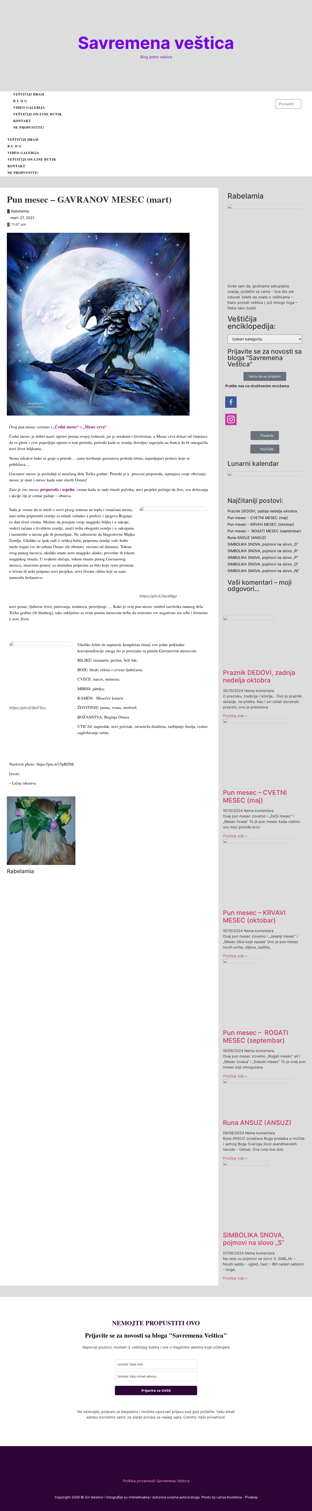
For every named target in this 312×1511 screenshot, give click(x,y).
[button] (140, 134)
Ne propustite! (28, 127)
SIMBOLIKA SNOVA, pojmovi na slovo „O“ (262, 564)
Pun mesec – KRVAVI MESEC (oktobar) (260, 524)
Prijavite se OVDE (156, 1390)
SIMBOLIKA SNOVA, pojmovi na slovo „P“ (262, 557)
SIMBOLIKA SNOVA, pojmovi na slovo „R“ (262, 551)
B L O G (20, 100)
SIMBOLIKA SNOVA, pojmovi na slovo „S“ (262, 544)
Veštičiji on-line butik (37, 114)
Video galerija (29, 107)
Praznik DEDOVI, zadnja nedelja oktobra (262, 511)
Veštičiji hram (28, 94)
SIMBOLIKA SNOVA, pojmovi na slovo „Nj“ (263, 570)
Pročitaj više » (235, 715)
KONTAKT (22, 120)
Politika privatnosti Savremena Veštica (156, 1481)
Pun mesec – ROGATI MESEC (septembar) (264, 531)
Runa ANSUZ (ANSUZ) (246, 537)
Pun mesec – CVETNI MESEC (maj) (257, 517)
